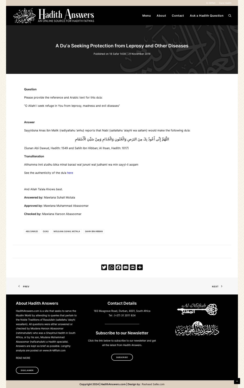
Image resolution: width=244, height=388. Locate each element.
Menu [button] (146, 15)
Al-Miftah (211, 3)
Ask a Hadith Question (207, 15)
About (161, 15)
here (70, 173)
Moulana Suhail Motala (67, 231)
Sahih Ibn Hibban (94, 231)
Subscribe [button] (122, 357)
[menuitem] (211, 3)
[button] (229, 15)
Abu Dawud (32, 231)
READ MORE (23, 357)
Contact (178, 15)
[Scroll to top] (237, 380)
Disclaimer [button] (27, 370)
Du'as (46, 231)
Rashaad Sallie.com (153, 384)
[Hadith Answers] (54, 16)
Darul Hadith (225, 3)
